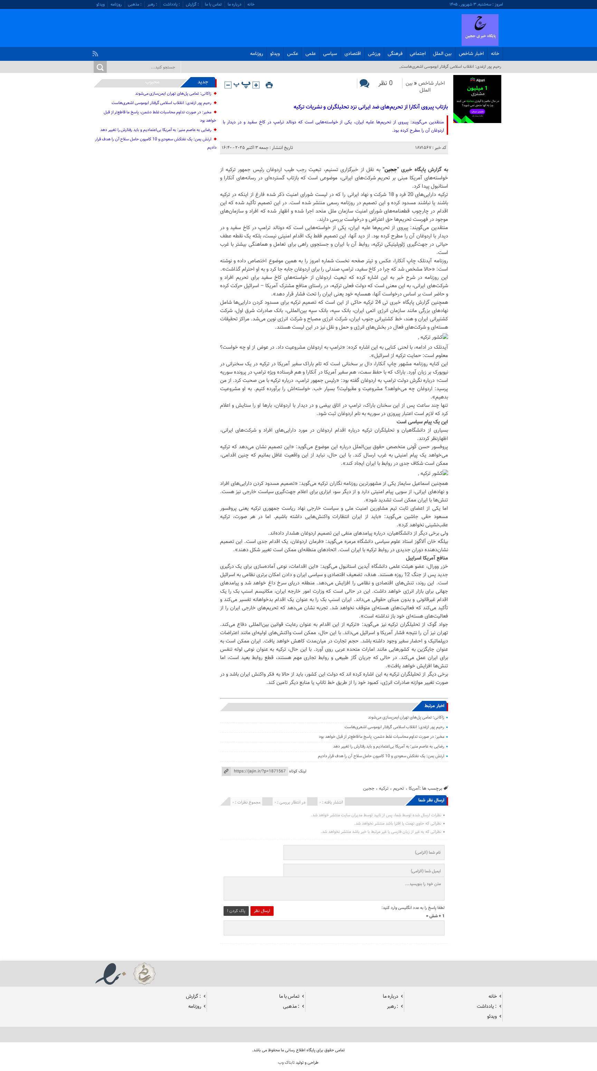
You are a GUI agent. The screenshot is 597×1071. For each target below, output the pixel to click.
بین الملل (442, 54)
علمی (310, 54)
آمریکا (414, 788)
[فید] (96, 52)
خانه (251, 4)
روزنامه (116, 4)
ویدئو (100, 4)
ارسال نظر (262, 911)
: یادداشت (171, 4)
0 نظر (385, 83)
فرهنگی (395, 54)
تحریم (398, 788)
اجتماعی (418, 54)
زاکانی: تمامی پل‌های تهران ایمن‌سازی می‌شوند (406, 717)
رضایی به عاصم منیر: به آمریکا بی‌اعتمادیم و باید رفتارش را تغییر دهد (388, 746)
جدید (203, 82)
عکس (292, 54)
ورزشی (374, 54)
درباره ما (234, 4)
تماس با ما (213, 4)
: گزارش (192, 4)
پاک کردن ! (236, 911)
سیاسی (330, 54)
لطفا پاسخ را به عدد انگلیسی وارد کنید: (413, 908)
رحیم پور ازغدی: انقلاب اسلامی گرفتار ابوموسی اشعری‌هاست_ (450, 67)
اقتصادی (352, 54)
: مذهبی (135, 4)
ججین (391, 170)
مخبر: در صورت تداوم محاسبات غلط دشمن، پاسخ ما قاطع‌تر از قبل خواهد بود (381, 737)
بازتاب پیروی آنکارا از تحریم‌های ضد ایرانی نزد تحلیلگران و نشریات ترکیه (371, 107)
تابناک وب (286, 1063)
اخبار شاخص (471, 54)
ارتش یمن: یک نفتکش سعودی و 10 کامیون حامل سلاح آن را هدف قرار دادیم (381, 756)
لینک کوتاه (297, 771)
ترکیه (384, 788)
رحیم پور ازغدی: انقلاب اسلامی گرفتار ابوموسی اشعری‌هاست (394, 727)
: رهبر (152, 4)
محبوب (152, 82)
